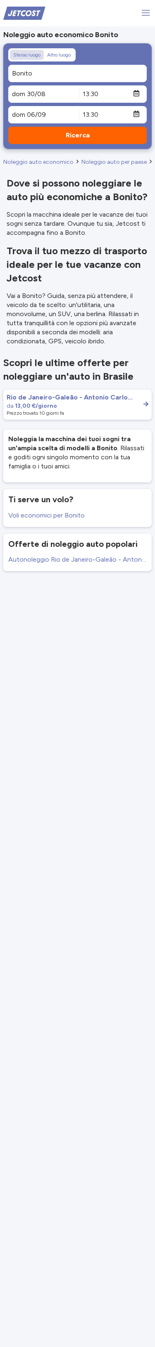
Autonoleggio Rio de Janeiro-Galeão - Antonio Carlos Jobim (77, 559)
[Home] (24, 13)
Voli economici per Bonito (46, 515)
